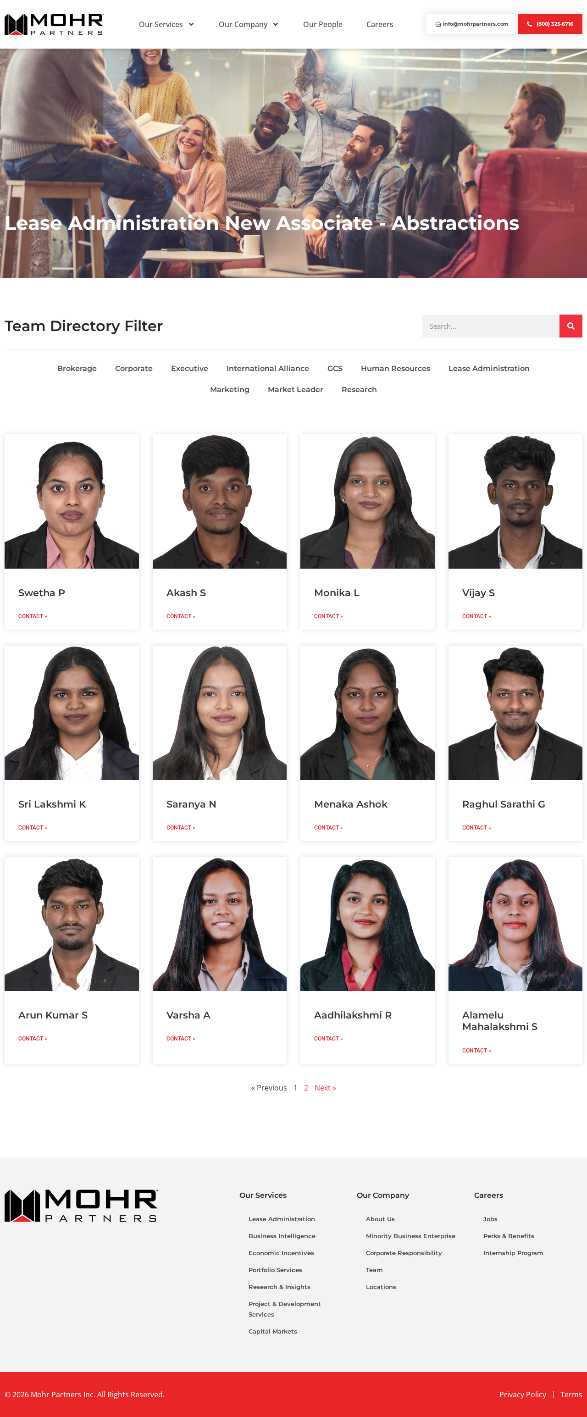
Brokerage (77, 368)
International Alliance (268, 368)
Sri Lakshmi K (52, 804)
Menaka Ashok (351, 804)
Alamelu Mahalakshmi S (499, 1020)
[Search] (570, 326)
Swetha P (41, 592)
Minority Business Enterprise (410, 1236)
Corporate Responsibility (404, 1252)
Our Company (243, 24)
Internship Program (513, 1252)
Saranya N (191, 804)
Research (359, 389)
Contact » (32, 616)
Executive (189, 368)
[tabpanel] (293, 379)
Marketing (229, 389)
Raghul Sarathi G (503, 804)
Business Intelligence (282, 1236)
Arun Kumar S (53, 1015)
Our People (323, 24)
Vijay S (478, 592)
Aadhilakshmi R (353, 1015)
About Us (380, 1219)
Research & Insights (279, 1286)
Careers (379, 24)
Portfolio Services (275, 1269)
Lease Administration (489, 368)
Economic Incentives (281, 1252)
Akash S (186, 592)
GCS (335, 368)
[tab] (293, 326)
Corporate (134, 368)
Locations (381, 1286)
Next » (325, 1088)
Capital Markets (273, 1331)
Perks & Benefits (508, 1236)
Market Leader (295, 389)
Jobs (490, 1219)
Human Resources (395, 368)
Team (374, 1269)
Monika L (337, 592)
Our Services (161, 24)
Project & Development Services (285, 1309)
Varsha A (188, 1015)
